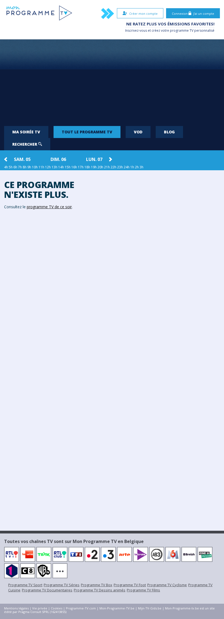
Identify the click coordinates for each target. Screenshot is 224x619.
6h (15, 167)
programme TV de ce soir (49, 206)
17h (81, 167)
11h (41, 167)
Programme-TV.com (81, 608)
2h (137, 167)
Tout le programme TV (87, 131)
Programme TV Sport (25, 584)
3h (141, 167)
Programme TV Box (96, 584)
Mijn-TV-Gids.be (149, 608)
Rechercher (25, 144)
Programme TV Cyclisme (167, 584)
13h (54, 167)
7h (20, 167)
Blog (169, 131)
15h (67, 167)
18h (87, 167)
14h (61, 167)
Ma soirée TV (26, 131)
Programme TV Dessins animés (99, 590)
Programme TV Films (143, 590)
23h (120, 167)
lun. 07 (94, 159)
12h (48, 167)
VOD (138, 131)
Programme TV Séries (61, 584)
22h (113, 167)
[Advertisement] (112, 80)
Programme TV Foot (130, 584)
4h (6, 167)
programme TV (181, 30)
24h (126, 167)
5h (11, 167)
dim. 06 (58, 159)
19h (94, 167)
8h (24, 167)
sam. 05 (22, 159)
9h (29, 167)
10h (35, 167)
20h (100, 167)
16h (74, 167)
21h (107, 167)
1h (132, 167)
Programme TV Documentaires (47, 590)
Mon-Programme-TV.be (116, 608)
